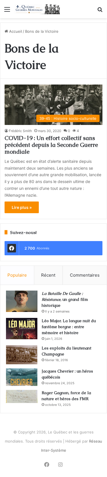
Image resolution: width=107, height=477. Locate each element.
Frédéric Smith (20, 131)
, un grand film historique (65, 299)
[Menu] (7, 11)
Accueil (15, 31)
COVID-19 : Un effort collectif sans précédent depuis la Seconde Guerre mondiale (51, 144)
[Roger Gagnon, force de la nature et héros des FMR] (21, 396)
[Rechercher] (100, 11)
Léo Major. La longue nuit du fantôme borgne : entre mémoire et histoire (69, 326)
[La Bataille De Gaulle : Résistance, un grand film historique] (21, 301)
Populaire (17, 275)
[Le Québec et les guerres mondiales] (37, 9)
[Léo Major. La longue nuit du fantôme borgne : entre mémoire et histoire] (21, 328)
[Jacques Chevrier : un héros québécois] (21, 377)
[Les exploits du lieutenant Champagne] (21, 354)
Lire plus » (22, 207)
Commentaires (85, 275)
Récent (48, 275)
